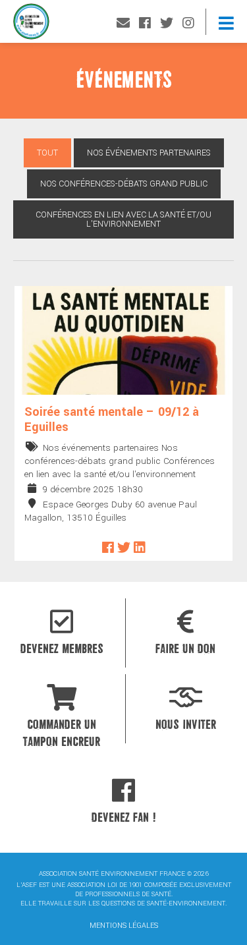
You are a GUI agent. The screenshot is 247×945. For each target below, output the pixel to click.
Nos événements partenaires (149, 153)
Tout (47, 153)
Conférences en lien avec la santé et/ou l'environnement (123, 219)
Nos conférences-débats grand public (123, 184)
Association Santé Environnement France (31, 24)
